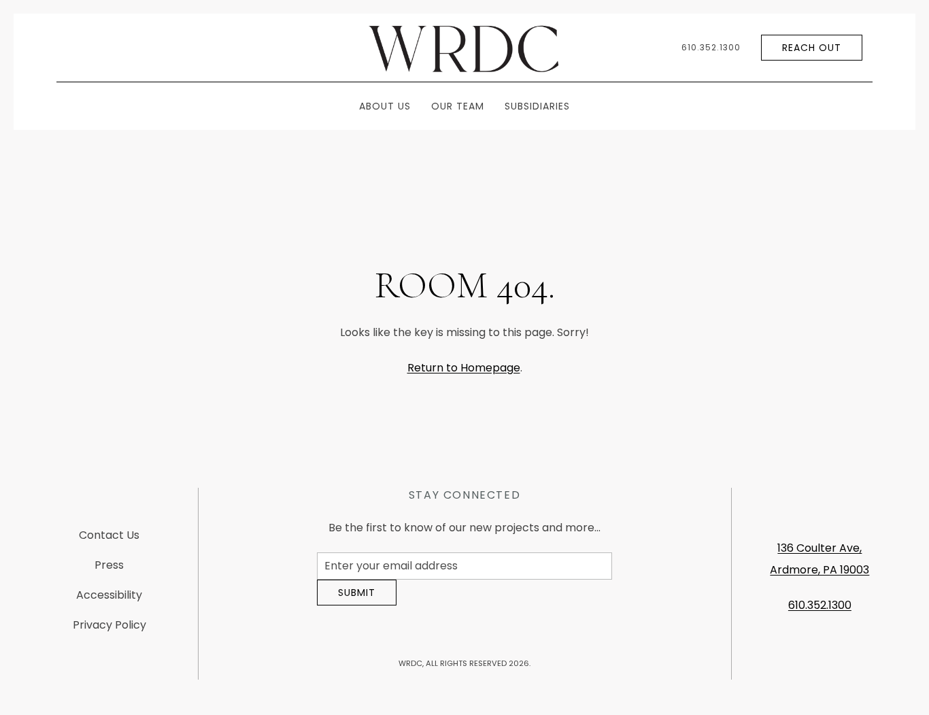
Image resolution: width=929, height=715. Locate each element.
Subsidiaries (537, 106)
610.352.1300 (711, 47)
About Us (385, 106)
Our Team (457, 106)
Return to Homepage (463, 368)
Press (109, 570)
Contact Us (109, 540)
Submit (356, 603)
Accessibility (109, 600)
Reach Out (811, 47)
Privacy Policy (109, 630)
